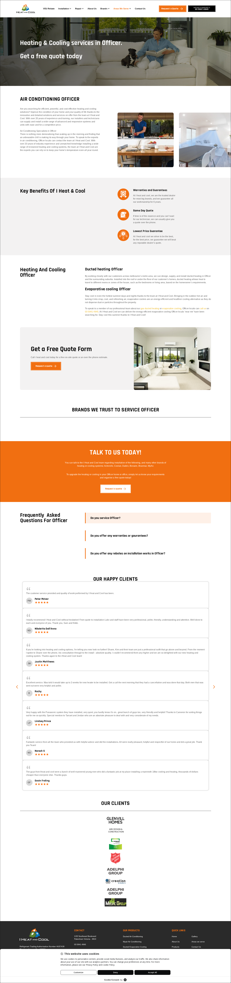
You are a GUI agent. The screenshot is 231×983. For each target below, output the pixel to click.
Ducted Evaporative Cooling (135, 947)
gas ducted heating (150, 308)
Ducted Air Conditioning (133, 936)
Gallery (195, 936)
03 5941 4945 (91, 312)
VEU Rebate (49, 8)
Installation (63, 8)
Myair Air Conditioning (132, 942)
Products (175, 947)
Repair (78, 8)
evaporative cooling (171, 308)
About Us (92, 8)
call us (203, 308)
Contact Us (140, 8)
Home (174, 936)
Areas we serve (121, 8)
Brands (103, 8)
